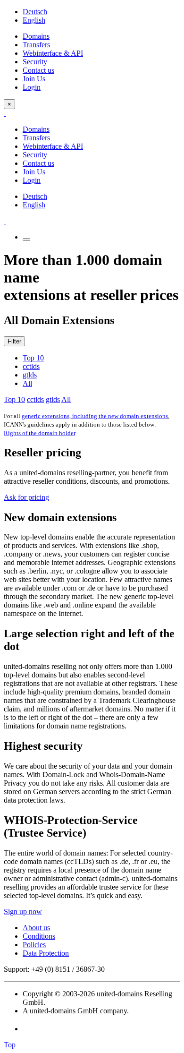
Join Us (34, 79)
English (34, 20)
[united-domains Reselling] (5, 113)
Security (35, 62)
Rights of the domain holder (39, 433)
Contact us (38, 70)
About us (36, 928)
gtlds (30, 375)
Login (32, 87)
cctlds (31, 366)
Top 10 (33, 358)
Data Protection (46, 953)
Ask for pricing (26, 497)
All (27, 383)
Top (10, 1045)
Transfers (36, 45)
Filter (14, 341)
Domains (36, 36)
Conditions (39, 936)
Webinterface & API (53, 53)
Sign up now (23, 911)
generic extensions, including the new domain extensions (95, 415)
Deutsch (35, 12)
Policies (34, 945)
